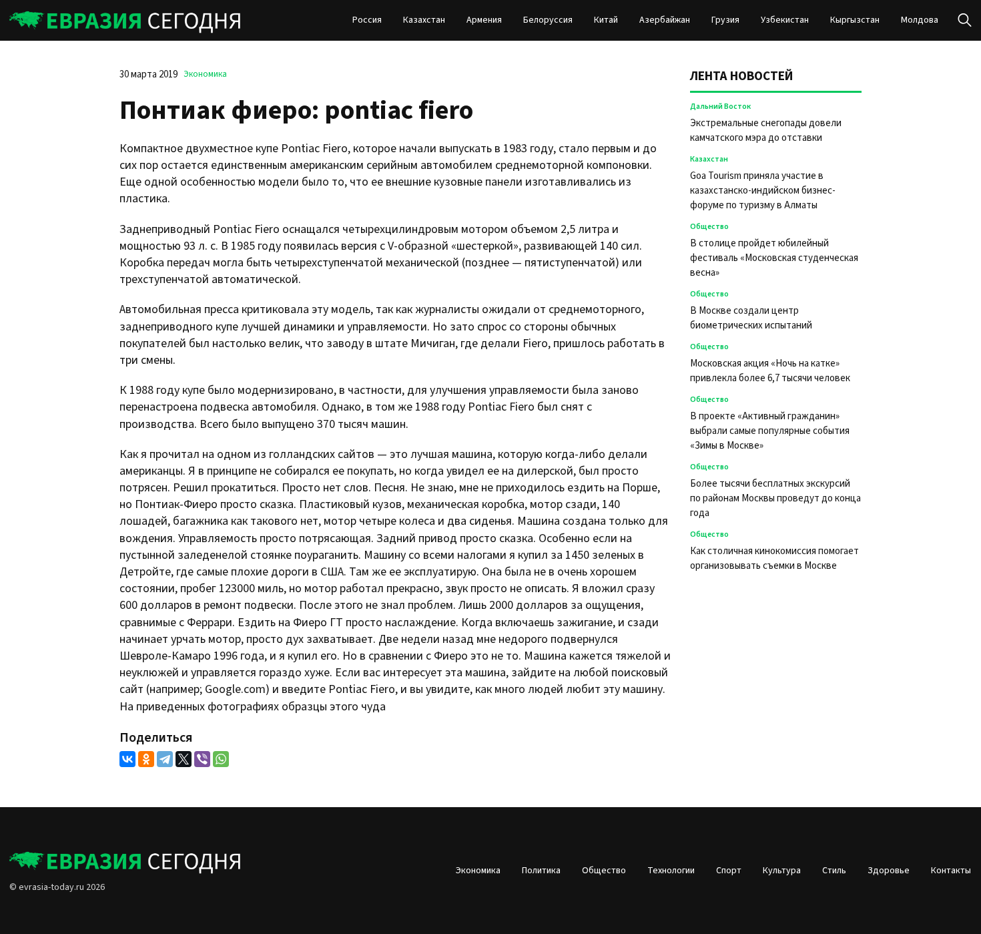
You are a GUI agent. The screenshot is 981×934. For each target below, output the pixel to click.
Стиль (834, 870)
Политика (541, 870)
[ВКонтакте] (127, 759)
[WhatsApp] (221, 759)
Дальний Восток (720, 106)
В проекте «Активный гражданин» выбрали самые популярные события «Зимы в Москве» (770, 431)
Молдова (919, 20)
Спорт (728, 870)
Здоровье (889, 870)
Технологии (671, 870)
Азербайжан (664, 20)
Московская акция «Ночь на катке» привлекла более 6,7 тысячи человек (770, 371)
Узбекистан (785, 20)
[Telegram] (165, 759)
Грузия (725, 20)
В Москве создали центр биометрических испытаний (751, 318)
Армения (484, 20)
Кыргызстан (855, 20)
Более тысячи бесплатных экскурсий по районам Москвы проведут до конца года (775, 498)
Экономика (205, 74)
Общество (709, 226)
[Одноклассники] (146, 759)
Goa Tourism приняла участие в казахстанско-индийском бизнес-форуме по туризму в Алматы (763, 190)
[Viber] (202, 759)
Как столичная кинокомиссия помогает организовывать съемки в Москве (774, 558)
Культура (782, 870)
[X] (184, 759)
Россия (367, 20)
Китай (606, 20)
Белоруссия (548, 20)
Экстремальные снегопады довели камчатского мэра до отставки (766, 130)
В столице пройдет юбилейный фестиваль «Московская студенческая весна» (774, 258)
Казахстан (424, 20)
